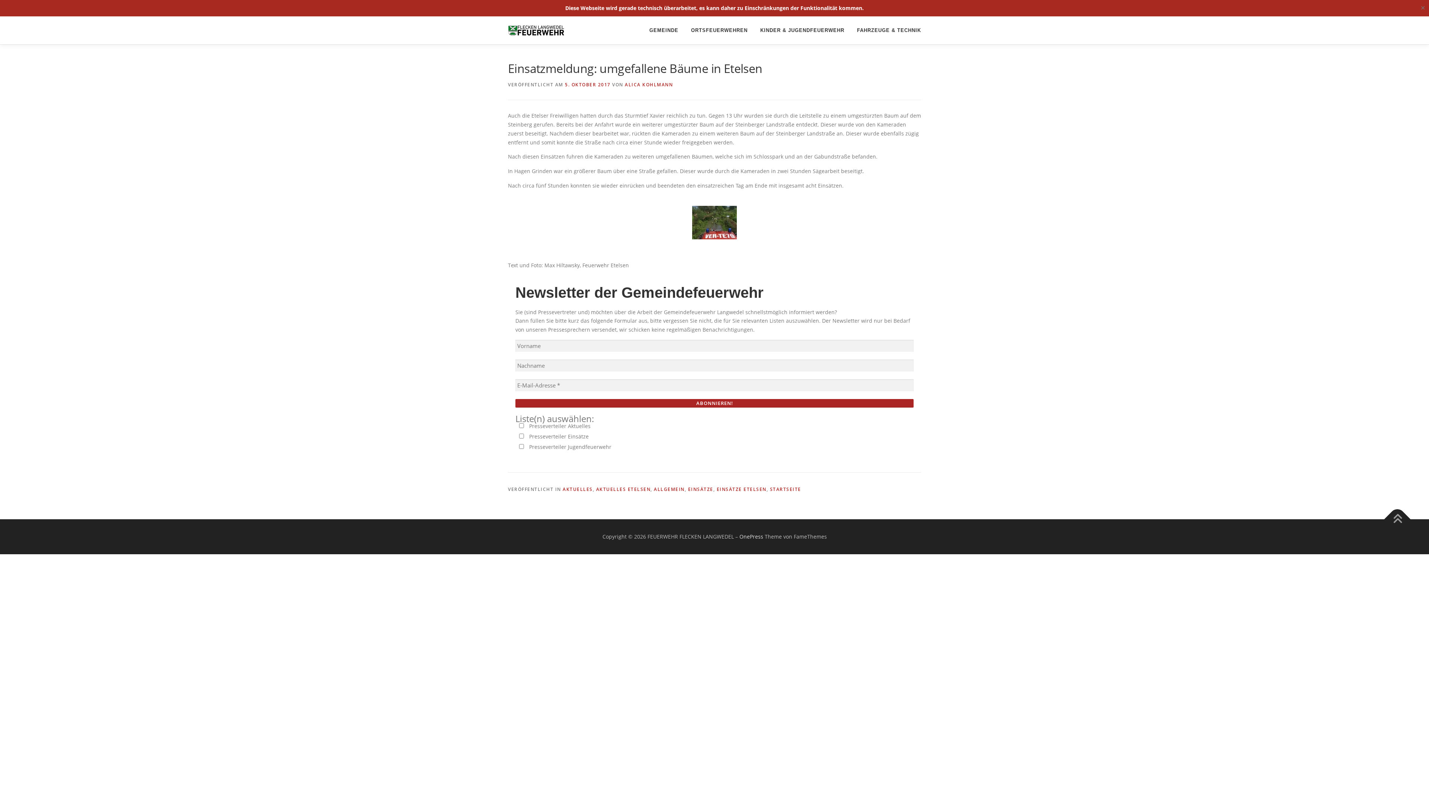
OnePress (751, 536)
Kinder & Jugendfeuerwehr (802, 30)
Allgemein (669, 489)
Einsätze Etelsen (742, 489)
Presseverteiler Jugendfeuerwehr (569, 446)
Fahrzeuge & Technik (889, 30)
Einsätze (700, 489)
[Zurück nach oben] (1397, 519)
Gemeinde (663, 30)
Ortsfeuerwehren (719, 30)
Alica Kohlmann (649, 85)
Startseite (785, 489)
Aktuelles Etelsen (623, 489)
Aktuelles (578, 489)
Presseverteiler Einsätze (558, 436)
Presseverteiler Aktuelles (559, 426)
